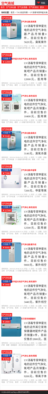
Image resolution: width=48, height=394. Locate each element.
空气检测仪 (34, 7)
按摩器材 (14, 345)
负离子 (39, 122)
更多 (42, 7)
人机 (42, 48)
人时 (38, 48)
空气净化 (9, 85)
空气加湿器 (22, 7)
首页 (3, 7)
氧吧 (16, 85)
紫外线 (34, 271)
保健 (7, 345)
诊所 (40, 271)
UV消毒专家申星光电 (23, 48)
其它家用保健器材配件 (27, 345)
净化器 (40, 234)
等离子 (39, 85)
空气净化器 (11, 7)
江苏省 (37, 197)
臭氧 (33, 48)
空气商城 (7, 3)
